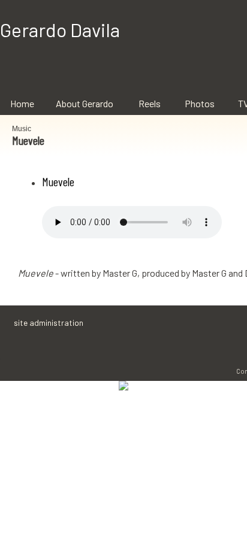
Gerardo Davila (60, 29)
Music (21, 129)
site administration (48, 322)
